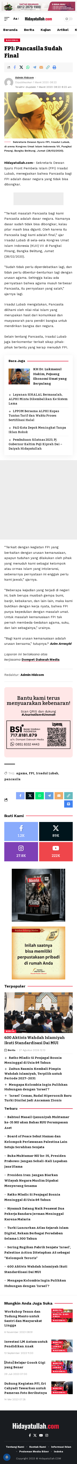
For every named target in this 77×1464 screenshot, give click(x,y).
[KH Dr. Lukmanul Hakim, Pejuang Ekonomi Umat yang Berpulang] (19, 376)
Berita (10, 1031)
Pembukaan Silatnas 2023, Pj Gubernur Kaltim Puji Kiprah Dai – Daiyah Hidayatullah (35, 444)
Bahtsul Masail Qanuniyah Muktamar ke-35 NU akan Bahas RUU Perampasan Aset (36, 1122)
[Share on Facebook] (15, 67)
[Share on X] (21, 67)
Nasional (12, 40)
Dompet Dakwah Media (40, 660)
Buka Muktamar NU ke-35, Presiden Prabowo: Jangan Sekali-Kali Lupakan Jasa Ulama (35, 1161)
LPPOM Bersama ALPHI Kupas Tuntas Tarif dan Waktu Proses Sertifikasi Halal (34, 415)
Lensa (57, 1346)
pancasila (12, 779)
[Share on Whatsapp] (28, 67)
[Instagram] (21, 851)
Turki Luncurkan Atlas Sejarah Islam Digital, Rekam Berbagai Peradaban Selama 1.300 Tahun (36, 1233)
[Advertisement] (38, 198)
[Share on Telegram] (34, 67)
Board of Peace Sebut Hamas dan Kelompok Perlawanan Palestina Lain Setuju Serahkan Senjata (35, 1141)
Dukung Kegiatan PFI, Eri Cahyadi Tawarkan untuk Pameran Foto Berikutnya (25, 1388)
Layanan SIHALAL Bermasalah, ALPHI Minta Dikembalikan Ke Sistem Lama (38, 399)
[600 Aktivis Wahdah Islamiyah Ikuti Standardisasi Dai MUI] (38, 1012)
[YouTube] (41, 1435)
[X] (56, 831)
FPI (31, 773)
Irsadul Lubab (47, 773)
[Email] (41, 67)
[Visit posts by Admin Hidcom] (8, 82)
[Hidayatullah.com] (38, 19)
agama (21, 773)
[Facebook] (21, 831)
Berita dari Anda (61, 1315)
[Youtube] (56, 851)
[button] (8, 19)
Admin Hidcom (24, 77)
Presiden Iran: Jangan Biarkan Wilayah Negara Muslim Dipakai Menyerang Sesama (31, 1180)
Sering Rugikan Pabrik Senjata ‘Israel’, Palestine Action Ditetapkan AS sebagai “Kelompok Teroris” (37, 1252)
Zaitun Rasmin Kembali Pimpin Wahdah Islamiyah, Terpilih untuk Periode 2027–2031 (33, 1073)
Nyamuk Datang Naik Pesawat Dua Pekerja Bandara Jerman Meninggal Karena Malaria (34, 1214)
